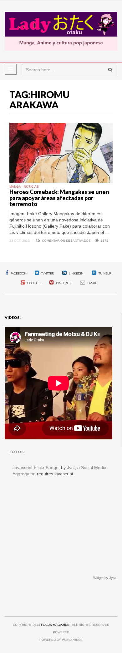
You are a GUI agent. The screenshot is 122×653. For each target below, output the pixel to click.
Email (92, 283)
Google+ (34, 283)
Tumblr (104, 273)
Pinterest (63, 283)
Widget (98, 578)
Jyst (71, 467)
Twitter (47, 273)
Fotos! (17, 451)
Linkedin (76, 273)
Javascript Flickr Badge (35, 467)
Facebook (18, 273)
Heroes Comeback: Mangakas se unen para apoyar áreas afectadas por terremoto (59, 198)
